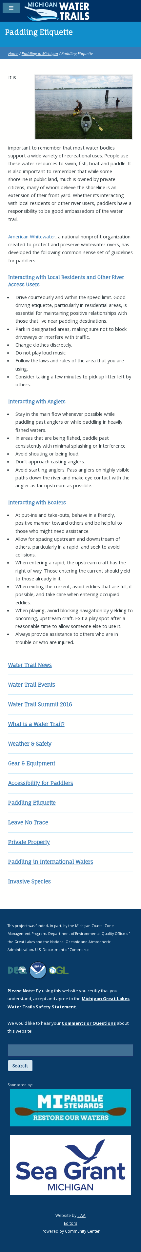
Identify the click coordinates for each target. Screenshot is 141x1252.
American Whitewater (31, 236)
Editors (70, 1223)
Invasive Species (29, 881)
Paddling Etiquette (32, 802)
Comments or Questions (89, 1023)
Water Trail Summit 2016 (40, 704)
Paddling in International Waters (50, 861)
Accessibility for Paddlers (40, 783)
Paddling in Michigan (40, 53)
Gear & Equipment (31, 763)
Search (20, 1065)
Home (13, 53)
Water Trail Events (31, 684)
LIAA (81, 1215)
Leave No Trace (28, 822)
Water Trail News (30, 665)
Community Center (82, 1231)
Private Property (29, 842)
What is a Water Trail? (36, 724)
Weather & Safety (29, 743)
